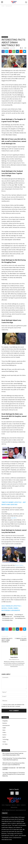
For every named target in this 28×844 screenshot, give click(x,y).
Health (4, 727)
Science (4, 734)
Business (4, 723)
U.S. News (5, 744)
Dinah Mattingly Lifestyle (19, 616)
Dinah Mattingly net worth (7, 618)
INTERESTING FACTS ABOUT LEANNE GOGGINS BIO (7, 640)
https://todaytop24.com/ (14, 659)
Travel (4, 741)
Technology (5, 739)
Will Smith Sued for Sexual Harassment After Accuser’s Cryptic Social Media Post (13, 763)
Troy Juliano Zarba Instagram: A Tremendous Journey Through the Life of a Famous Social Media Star (13, 774)
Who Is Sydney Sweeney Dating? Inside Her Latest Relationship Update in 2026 (12, 754)
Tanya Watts (6, 48)
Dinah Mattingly (9, 614)
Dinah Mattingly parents (20, 618)
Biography (5, 721)
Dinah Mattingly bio (19, 614)
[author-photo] (14, 655)
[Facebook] (3, 51)
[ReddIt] (21, 51)
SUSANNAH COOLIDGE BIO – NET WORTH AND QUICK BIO (13, 768)
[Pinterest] (10, 51)
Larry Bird (13, 518)
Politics (4, 732)
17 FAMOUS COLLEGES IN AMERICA (20, 639)
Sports (4, 737)
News (3, 730)
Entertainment (9, 6)
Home (3, 6)
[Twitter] (6, 51)
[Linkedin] (17, 51)
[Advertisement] (14, 22)
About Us (4, 813)
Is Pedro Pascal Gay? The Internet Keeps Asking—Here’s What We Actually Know (14, 759)
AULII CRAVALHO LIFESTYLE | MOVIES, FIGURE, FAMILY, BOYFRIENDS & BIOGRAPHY (11, 608)
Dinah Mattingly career (7, 616)
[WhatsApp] (13, 51)
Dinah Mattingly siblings (7, 620)
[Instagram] (17, 793)
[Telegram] (24, 51)
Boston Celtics (19, 565)
